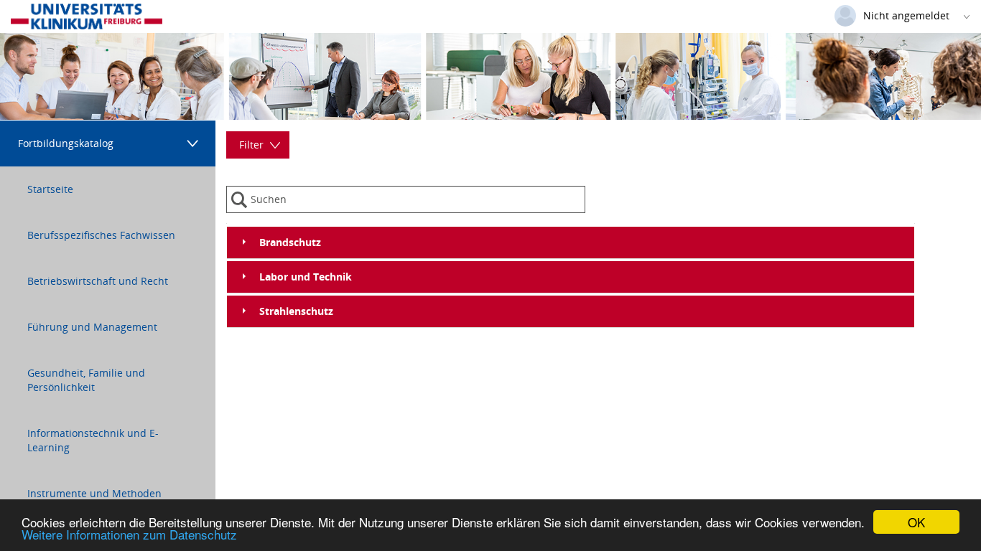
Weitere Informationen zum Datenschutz (129, 534)
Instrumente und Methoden (94, 493)
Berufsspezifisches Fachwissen (101, 235)
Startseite (50, 189)
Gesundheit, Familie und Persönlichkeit (86, 380)
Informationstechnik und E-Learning (93, 440)
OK (916, 522)
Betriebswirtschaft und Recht (97, 281)
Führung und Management (92, 327)
